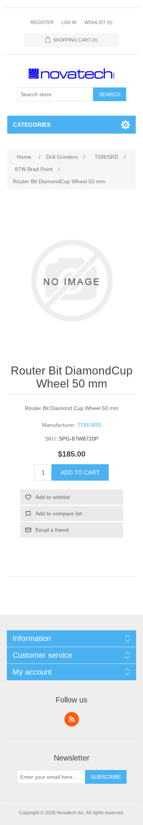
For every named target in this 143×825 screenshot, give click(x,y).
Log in (69, 22)
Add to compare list (58, 513)
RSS (71, 719)
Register (42, 22)
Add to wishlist (52, 497)
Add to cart (80, 472)
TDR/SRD (89, 425)
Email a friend (52, 530)
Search (110, 94)
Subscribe (106, 777)
